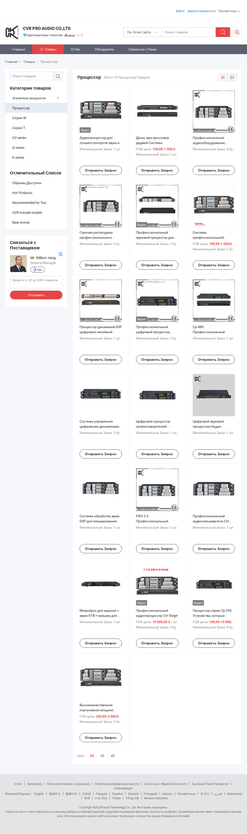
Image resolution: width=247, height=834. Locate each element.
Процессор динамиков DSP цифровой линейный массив (101, 331)
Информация (123, 788)
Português (150, 794)
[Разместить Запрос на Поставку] (237, 32)
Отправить (36, 295)
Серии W (19, 117)
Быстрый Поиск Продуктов (210, 784)
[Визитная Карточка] (60, 253)
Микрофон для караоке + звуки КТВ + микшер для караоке (99, 615)
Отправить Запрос (101, 170)
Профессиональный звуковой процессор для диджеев (155, 237)
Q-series (18, 147)
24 (92, 756)
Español (117, 794)
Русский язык (186, 794)
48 (113, 755)
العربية (218, 794)
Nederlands (234, 794)
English (39, 794)
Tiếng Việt (132, 798)
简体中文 (55, 794)
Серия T (18, 127)
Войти (180, 11)
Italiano (167, 794)
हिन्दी (87, 798)
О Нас (75, 49)
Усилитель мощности (29, 98)
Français (101, 794)
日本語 (86, 794)
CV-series (19, 137)
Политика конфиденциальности (117, 784)
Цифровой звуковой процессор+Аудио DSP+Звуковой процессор (213, 426)
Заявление (34, 784)
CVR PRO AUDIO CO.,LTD (47, 28)
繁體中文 (71, 794)
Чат (39, 270)
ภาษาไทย (101, 798)
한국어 (204, 794)
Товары (50, 49)
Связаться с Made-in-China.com (165, 784)
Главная (18, 49)
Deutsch (133, 794)
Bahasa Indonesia (156, 798)
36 (102, 755)
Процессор (21, 108)
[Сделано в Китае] (36, 9)
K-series (18, 157)
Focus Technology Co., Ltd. (119, 807)
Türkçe (116, 798)
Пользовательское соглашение (68, 784)
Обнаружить (104, 49)
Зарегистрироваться (201, 11)
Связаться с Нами (143, 49)
